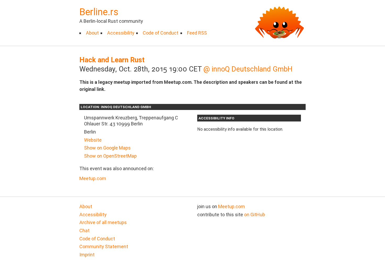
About (92, 33)
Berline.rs (98, 12)
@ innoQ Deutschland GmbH (248, 69)
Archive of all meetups (103, 222)
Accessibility (120, 33)
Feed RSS (197, 33)
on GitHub (254, 214)
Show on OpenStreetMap (110, 156)
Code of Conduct (160, 33)
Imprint (87, 254)
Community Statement (103, 246)
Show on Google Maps (107, 148)
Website (93, 140)
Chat (84, 230)
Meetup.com (92, 178)
